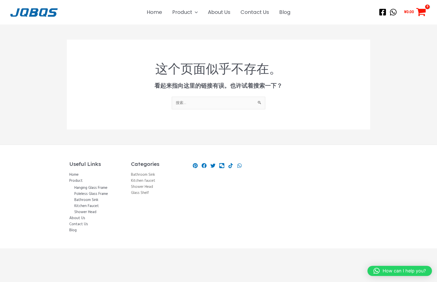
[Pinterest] (195, 165)
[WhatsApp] (393, 12)
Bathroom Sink (86, 200)
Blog (285, 12)
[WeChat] (221, 165)
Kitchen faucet (143, 181)
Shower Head (85, 212)
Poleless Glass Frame (91, 194)
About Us (219, 12)
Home (154, 12)
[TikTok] (230, 165)
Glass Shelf (140, 193)
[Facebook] (382, 12)
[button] (195, 12)
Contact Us (255, 12)
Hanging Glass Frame (90, 188)
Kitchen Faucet (86, 206)
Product (182, 12)
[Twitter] (212, 165)
